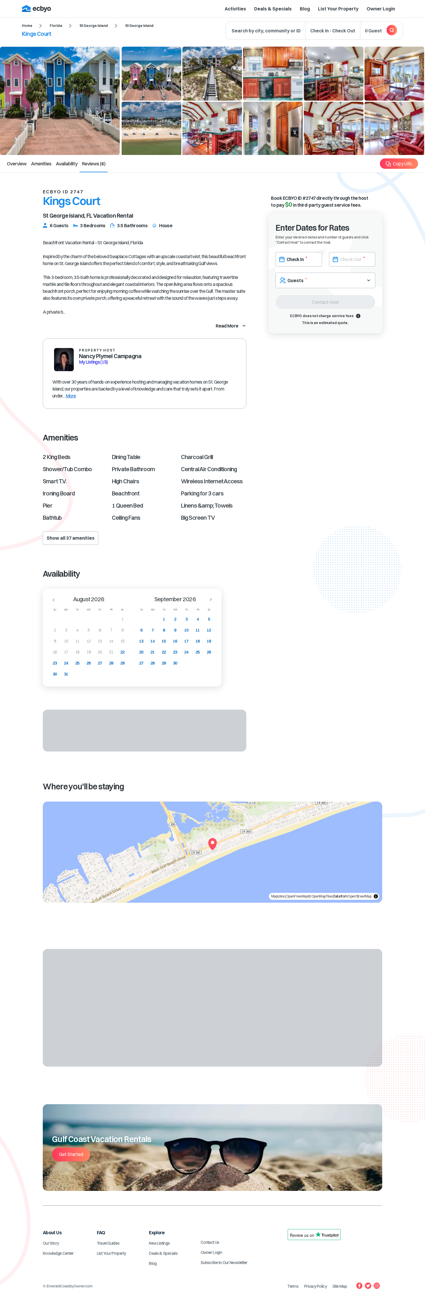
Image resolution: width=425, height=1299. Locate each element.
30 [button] (55, 674)
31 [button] (66, 674)
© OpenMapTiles (320, 896)
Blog (305, 9)
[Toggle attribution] (375, 896)
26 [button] (88, 663)
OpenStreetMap (359, 896)
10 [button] (66, 641)
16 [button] (55, 652)
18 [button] (77, 652)
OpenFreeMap (297, 896)
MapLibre (277, 896)
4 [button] (77, 630)
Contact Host (325, 302)
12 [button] (88, 641)
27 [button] (100, 663)
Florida (56, 25)
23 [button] (55, 663)
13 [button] (100, 641)
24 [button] (66, 663)
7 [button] (111, 630)
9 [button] (55, 641)
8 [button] (122, 630)
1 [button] (122, 619)
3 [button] (66, 630)
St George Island (94, 25)
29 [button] (122, 663)
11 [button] (77, 641)
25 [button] (77, 663)
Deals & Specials (273, 9)
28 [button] (111, 663)
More (71, 396)
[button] (51, 600)
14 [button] (111, 641)
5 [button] (89, 630)
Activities (235, 9)
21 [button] (111, 652)
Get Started (71, 1154)
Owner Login (381, 9)
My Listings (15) (93, 362)
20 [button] (100, 652)
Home (27, 25)
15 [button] (122, 641)
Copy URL (403, 163)
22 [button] (122, 652)
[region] (212, 852)
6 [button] (100, 630)
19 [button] (88, 652)
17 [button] (66, 652)
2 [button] (55, 630)
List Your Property (338, 9)
